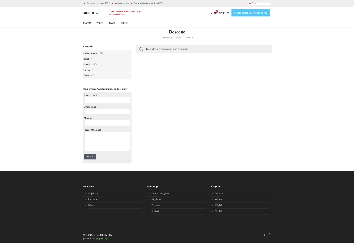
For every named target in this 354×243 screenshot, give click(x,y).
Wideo (86, 75)
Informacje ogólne (160, 193)
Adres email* (90, 107)
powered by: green (96, 238)
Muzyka (87, 64)
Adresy (91, 205)
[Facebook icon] (265, 235)
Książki (86, 59)
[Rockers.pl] (92, 13)
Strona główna (166, 37)
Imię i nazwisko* (92, 95)
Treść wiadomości (92, 130)
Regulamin (156, 199)
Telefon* (88, 118)
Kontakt (155, 211)
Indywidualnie (90, 53)
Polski (253, 3)
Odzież (86, 70)
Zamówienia (93, 199)
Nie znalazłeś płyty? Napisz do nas (250, 13)
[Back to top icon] (269, 234)
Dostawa (155, 205)
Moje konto (93, 193)
